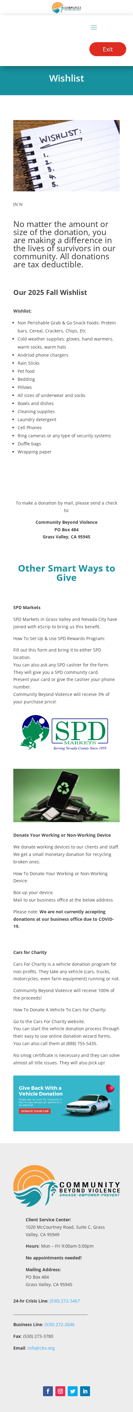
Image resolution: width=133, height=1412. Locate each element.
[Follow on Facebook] (48, 1391)
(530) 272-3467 (64, 1301)
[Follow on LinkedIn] (85, 1391)
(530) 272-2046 (60, 1324)
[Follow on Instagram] (60, 1391)
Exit (108, 49)
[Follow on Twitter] (73, 1391)
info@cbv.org (41, 1348)
